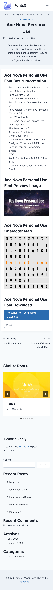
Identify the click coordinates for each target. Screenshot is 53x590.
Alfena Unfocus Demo (19, 497)
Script (9, 325)
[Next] (45, 394)
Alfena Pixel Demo (17, 489)
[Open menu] (47, 5)
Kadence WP (27, 581)
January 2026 (15, 543)
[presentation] (26, 385)
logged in (24, 446)
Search (7, 459)
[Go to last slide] (7, 394)
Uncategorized (26, 19)
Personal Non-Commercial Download (22, 314)
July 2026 (13, 538)
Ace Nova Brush (12, 341)
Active (11, 403)
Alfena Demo (14, 512)
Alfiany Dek (13, 482)
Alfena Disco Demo (17, 504)
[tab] (21, 418)
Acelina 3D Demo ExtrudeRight (40, 343)
